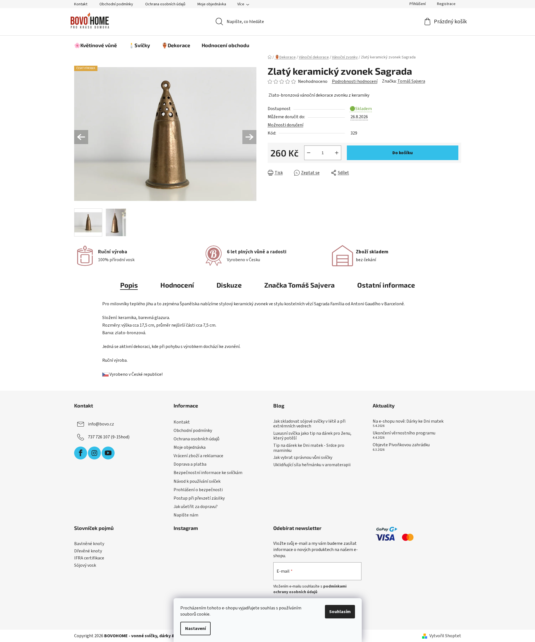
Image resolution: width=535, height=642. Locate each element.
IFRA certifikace (89, 558)
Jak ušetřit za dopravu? (196, 507)
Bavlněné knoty (89, 544)
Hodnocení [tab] (177, 285)
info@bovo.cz (101, 424)
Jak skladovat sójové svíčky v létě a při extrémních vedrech (309, 424)
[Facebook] (80, 453)
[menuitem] (95, 45)
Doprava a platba (190, 464)
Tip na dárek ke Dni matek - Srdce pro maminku (308, 448)
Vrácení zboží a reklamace (198, 456)
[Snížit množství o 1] (308, 153)
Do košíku (402, 153)
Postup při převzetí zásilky (199, 498)
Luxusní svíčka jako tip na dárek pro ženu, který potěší (312, 436)
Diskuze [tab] (229, 285)
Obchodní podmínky (116, 4)
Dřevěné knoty (88, 551)
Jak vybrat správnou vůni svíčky (302, 457)
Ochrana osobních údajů (165, 4)
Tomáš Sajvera (411, 81)
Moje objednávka (211, 4)
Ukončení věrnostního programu (404, 433)
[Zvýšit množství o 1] (337, 153)
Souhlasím (340, 612)
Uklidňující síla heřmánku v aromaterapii (311, 465)
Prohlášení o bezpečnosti (198, 490)
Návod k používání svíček (197, 481)
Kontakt (80, 4)
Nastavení (195, 628)
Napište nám (186, 515)
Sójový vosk (85, 565)
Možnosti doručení (285, 125)
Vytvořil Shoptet (445, 636)
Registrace (446, 4)
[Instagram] (94, 453)
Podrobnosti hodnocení (354, 81)
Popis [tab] (129, 285)
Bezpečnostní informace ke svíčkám (208, 473)
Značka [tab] (299, 285)
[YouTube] (108, 453)
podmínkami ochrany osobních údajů (310, 589)
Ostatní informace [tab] (386, 285)
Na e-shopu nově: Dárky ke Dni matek (408, 421)
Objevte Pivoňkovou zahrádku (401, 445)
